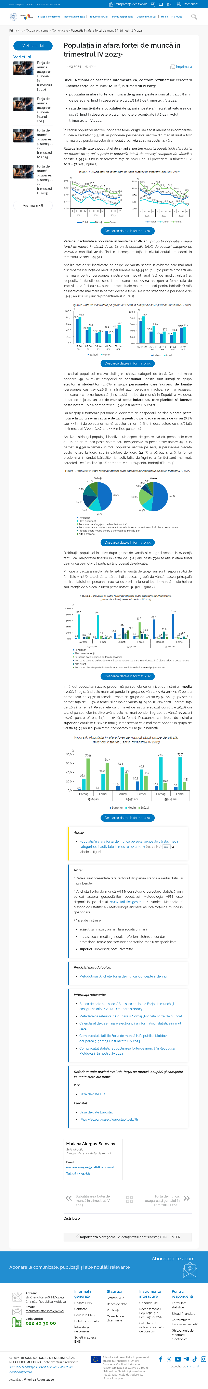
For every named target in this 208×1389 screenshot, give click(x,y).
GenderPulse (148, 1303)
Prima (13, 30)
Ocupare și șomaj (37, 30)
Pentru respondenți (123, 16)
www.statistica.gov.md (127, 902)
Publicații (113, 1310)
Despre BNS (83, 1303)
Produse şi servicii (99, 16)
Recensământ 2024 (74, 16)
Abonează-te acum (173, 1259)
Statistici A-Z (115, 1298)
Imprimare (183, 67)
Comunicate (60, 30)
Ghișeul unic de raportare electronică (183, 1335)
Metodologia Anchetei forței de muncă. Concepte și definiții (123, 976)
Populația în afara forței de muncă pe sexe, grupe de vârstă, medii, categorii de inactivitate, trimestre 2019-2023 (129, 844)
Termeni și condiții (21, 1367)
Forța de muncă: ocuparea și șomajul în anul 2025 (45, 110)
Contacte (80, 1309)
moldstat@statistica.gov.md (45, 1311)
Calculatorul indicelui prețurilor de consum (152, 1327)
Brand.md (193, 1366)
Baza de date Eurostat (96, 1112)
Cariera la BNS (84, 1315)
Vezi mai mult (33, 205)
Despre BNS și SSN (148, 16)
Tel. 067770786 (78, 1174)
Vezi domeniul (33, 46)
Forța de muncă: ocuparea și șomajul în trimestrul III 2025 (45, 179)
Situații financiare (183, 1314)
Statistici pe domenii (49, 16)
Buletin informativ (86, 1321)
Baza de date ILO (92, 1094)
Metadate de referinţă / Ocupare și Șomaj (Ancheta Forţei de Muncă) (130, 1016)
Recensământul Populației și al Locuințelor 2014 (150, 1313)
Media (164, 16)
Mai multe (176, 16)
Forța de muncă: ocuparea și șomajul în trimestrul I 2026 (45, 76)
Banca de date (117, 1304)
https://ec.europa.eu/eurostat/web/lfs (109, 1119)
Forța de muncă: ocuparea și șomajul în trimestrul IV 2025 (45, 143)
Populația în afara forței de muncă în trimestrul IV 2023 (107, 30)
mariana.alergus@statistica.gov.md (90, 1167)
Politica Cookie (46, 1367)
